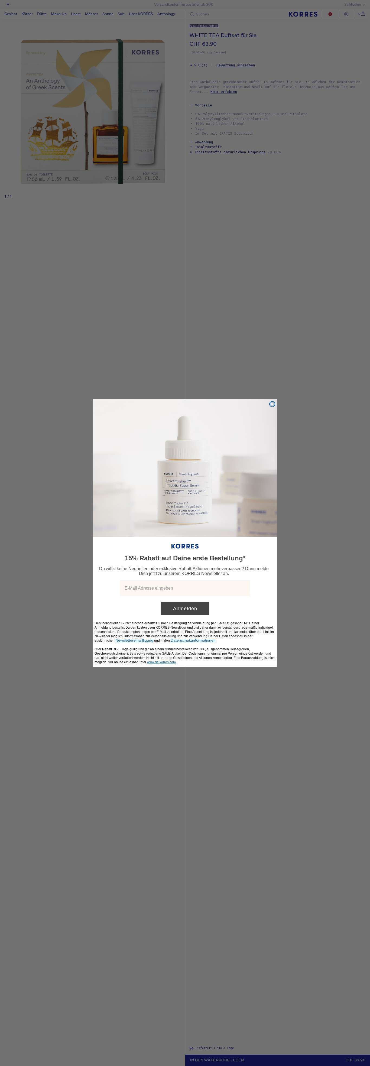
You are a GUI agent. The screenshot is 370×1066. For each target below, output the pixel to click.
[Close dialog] (272, 404)
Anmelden (185, 608)
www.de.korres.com (161, 662)
